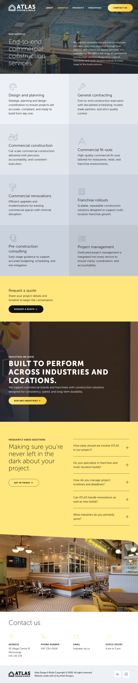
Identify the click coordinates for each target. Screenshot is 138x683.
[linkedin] (117, 674)
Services (63, 8)
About (50, 8)
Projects (78, 8)
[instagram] (126, 674)
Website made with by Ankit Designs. (54, 676)
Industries (94, 8)
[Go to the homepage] (22, 8)
